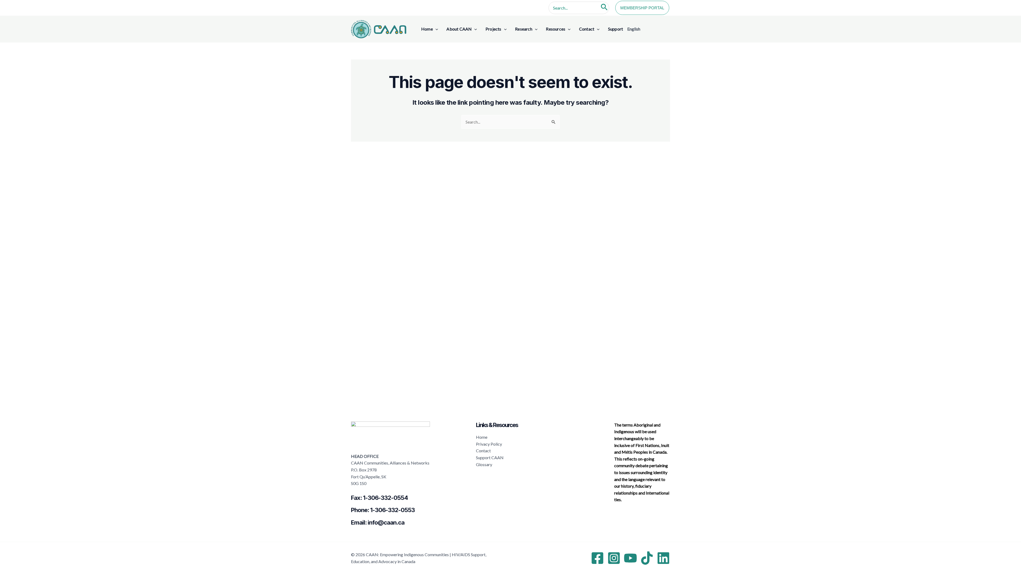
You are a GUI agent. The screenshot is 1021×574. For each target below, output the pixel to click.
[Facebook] (597, 558)
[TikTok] (647, 558)
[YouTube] (630, 558)
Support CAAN (490, 457)
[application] (435, 29)
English (633, 28)
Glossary (484, 464)
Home (481, 437)
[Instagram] (614, 558)
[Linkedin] (663, 558)
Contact (483, 450)
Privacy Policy (489, 443)
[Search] (604, 8)
